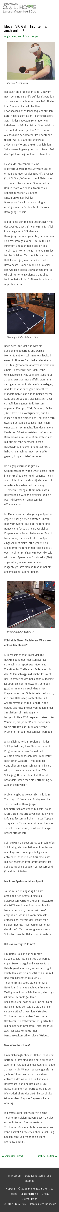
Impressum (14, 1175)
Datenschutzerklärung (38, 1175)
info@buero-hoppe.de (43, 1204)
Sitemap (29, 1180)
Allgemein (10, 36)
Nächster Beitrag (47, 1156)
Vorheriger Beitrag (12, 1156)
